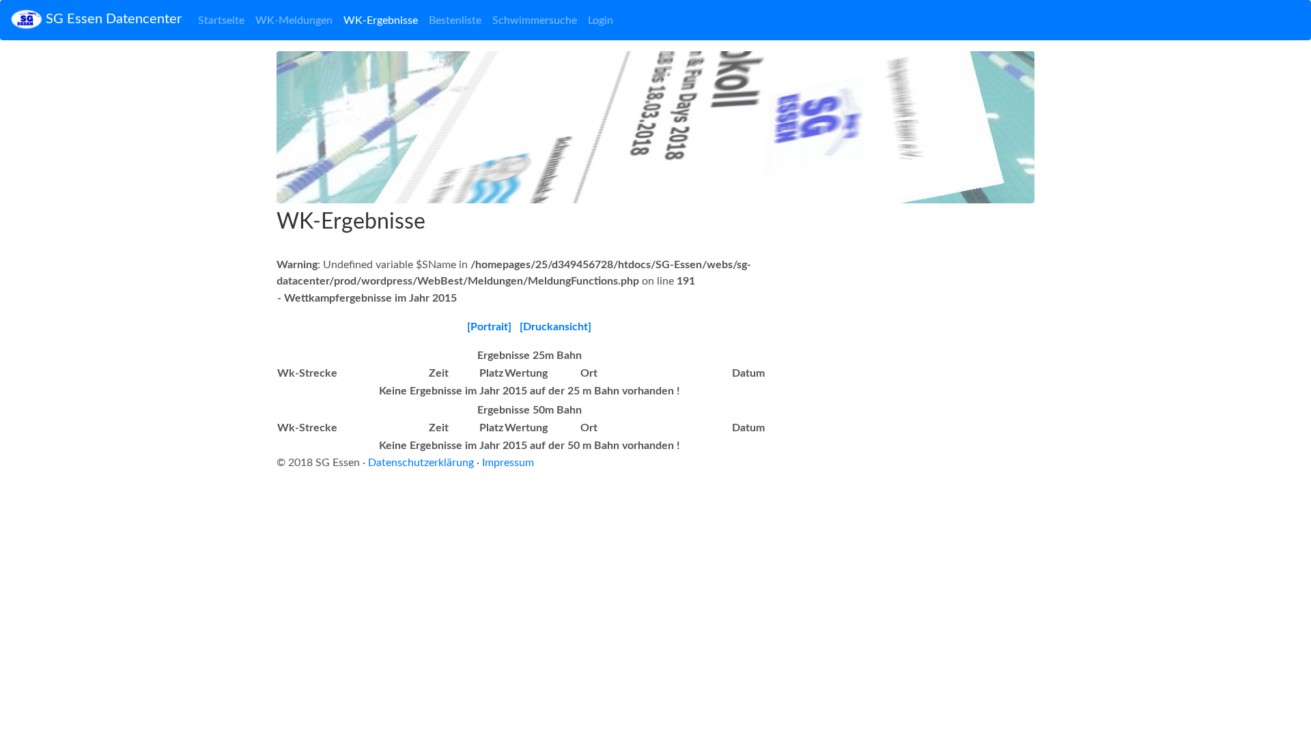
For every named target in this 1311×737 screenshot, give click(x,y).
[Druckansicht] (555, 326)
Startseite (221, 20)
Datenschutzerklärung (421, 462)
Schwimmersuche (534, 20)
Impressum (508, 462)
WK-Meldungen (294, 20)
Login (600, 20)
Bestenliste (455, 20)
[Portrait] (489, 326)
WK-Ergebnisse (380, 20)
